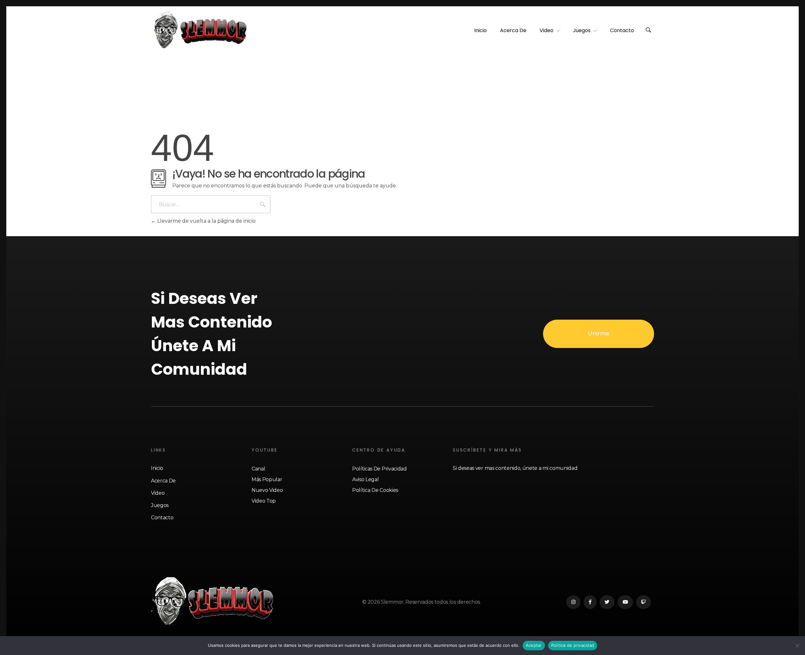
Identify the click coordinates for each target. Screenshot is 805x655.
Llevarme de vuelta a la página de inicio (206, 221)
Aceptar (534, 645)
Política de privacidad (572, 645)
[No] (797, 645)
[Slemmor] (200, 29)
